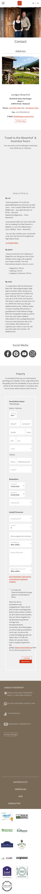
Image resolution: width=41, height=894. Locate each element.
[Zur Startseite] (19, 3)
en (38, 3)
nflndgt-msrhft (24, 116)
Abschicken (25, 661)
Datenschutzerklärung (23, 647)
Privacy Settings (11, 734)
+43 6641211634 (31, 108)
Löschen (27, 658)
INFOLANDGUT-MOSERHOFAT (19, 724)
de (33, 3)
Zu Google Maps (12, 243)
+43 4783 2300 (15, 108)
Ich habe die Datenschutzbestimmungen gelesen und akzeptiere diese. (22, 593)
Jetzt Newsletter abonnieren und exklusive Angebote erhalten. (20, 579)
